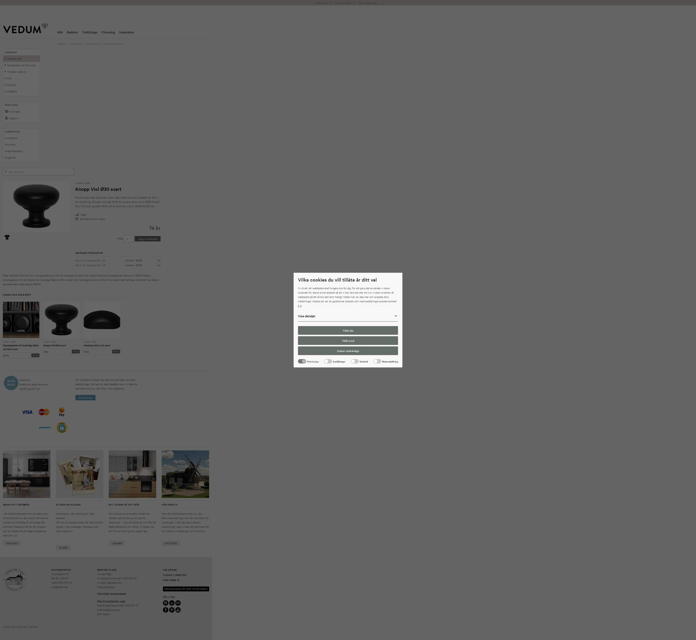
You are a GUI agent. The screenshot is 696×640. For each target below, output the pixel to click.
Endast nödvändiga (348, 351)
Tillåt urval (348, 340)
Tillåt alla (348, 330)
